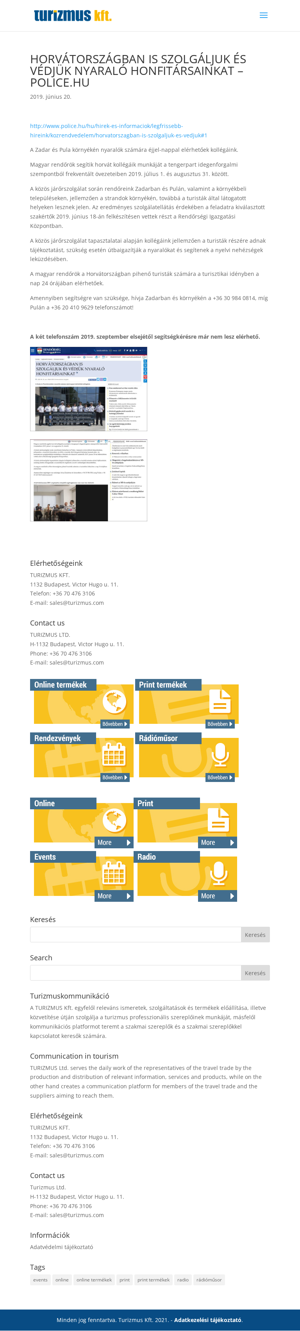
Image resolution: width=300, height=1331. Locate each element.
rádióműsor (209, 1279)
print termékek (154, 1279)
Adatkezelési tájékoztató (207, 1320)
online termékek (94, 1279)
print (125, 1279)
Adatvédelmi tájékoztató (61, 1247)
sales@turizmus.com (77, 602)
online (62, 1279)
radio (183, 1279)
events (40, 1279)
